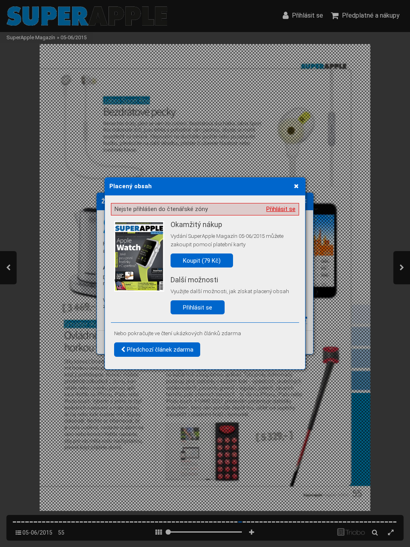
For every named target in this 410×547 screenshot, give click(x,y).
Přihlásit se (280, 209)
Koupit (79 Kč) (202, 260)
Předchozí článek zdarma (159, 349)
